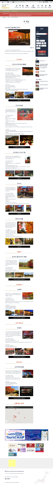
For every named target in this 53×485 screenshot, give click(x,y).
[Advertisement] (12, 463)
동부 (39, 45)
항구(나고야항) (44, 45)
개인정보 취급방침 (15, 476)
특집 (8, 17)
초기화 (42, 54)
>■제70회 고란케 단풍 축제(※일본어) (10, 306)
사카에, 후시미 (42, 40)
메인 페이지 (4, 17)
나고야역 (38, 40)
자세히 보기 (19, 100)
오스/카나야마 (39, 43)
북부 (42, 43)
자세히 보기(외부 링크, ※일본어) (18, 317)
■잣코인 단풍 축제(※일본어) (9, 345)
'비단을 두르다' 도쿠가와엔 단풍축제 (10, 130)
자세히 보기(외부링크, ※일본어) (18, 279)
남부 (45, 43)
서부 (37, 45)
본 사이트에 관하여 (7, 476)
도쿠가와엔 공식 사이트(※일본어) (19, 147)
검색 (42, 51)
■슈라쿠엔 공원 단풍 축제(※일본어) (10, 382)
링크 (11, 476)
